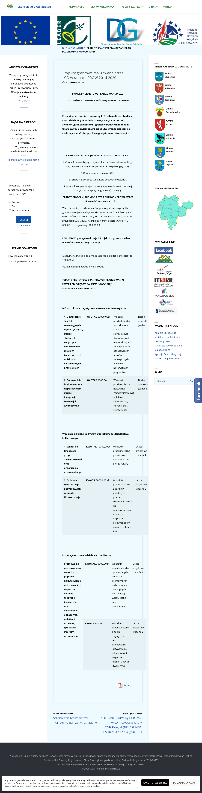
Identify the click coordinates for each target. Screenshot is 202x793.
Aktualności (75, 47)
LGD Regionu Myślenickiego (34, 6)
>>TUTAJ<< (23, 100)
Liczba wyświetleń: (18, 261)
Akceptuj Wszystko (155, 782)
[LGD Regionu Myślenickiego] (10, 6)
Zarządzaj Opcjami (184, 782)
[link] (179, 6)
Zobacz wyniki (23, 225)
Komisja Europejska (165, 332)
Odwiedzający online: (19, 255)
